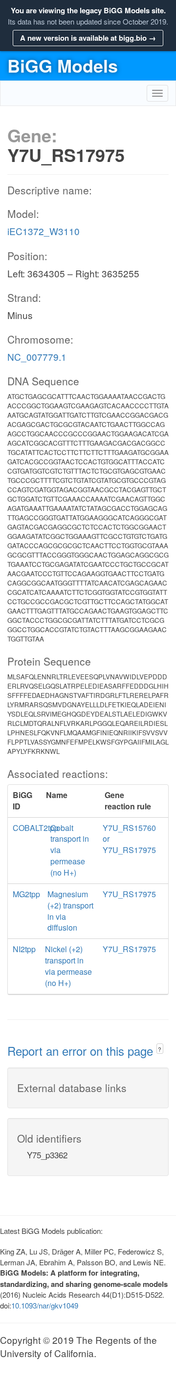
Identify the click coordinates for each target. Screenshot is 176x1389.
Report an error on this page (81, 1050)
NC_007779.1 (36, 356)
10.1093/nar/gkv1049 (44, 1305)
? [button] (159, 1049)
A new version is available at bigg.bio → (88, 37)
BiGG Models (62, 65)
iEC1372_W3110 (43, 231)
